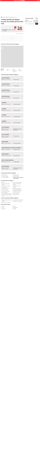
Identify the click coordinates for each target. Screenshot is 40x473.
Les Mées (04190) (17, 149)
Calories (14, 206)
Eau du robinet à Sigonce (6, 186)
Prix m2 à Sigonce (16, 193)
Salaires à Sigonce (5, 189)
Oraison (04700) (16, 161)
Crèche (4, 17)
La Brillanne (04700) (17, 143)
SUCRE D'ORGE (5, 141)
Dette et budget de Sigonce (6, 193)
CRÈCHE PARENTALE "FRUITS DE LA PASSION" (11, 147)
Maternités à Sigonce (5, 188)
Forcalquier (14, 29)
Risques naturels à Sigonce (17, 182)
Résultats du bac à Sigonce (6, 202)
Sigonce (3, 182)
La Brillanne (5, 30)
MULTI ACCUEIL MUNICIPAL (8, 160)
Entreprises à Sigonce (16, 191)
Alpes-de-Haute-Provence (10, 17)
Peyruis (10, 29)
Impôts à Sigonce (5, 192)
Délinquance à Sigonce (17, 188)
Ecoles (3, 207)
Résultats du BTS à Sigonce (17, 201)
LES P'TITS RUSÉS (5, 127)
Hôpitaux (14, 208)
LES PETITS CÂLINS (6, 77)
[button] (2, 47)
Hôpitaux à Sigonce (16, 194)
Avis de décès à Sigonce (6, 191)
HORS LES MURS (5, 154)
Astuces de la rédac (29, 21)
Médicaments (15, 207)
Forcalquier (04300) (17, 104)
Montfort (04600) (16, 176)
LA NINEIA (4, 102)
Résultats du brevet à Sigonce (18, 199)
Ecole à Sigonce (4, 187)
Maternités (4, 208)
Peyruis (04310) (16, 79)
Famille (27, 20)
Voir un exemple (35, 20)
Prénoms (3, 206)
